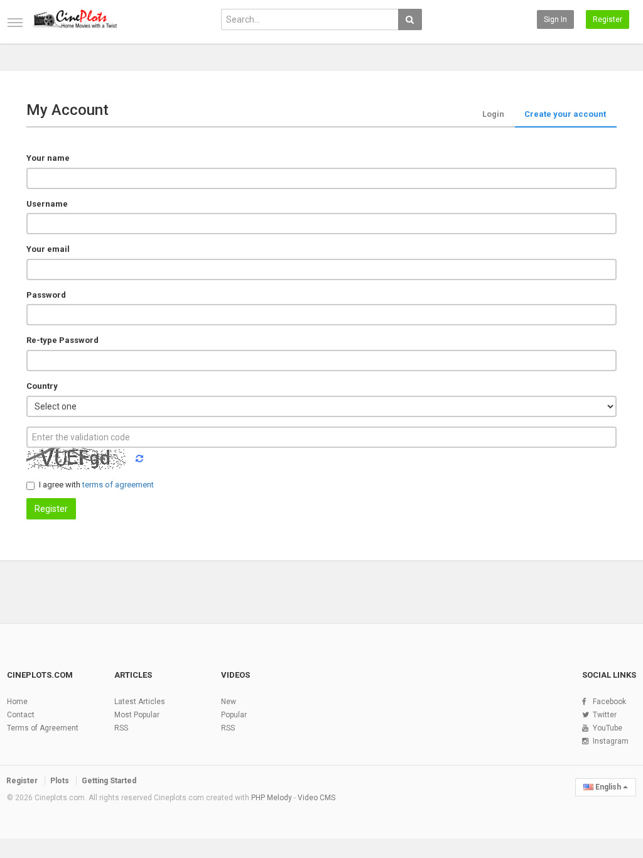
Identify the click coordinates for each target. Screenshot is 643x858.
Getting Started (109, 780)
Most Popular (136, 714)
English (608, 787)
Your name (48, 158)
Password (46, 295)
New (228, 701)
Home (17, 701)
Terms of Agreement (42, 728)
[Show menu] (15, 22)
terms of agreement (118, 484)
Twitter (605, 714)
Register (607, 19)
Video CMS (316, 797)
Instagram (611, 741)
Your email (48, 249)
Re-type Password (62, 340)
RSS (121, 728)
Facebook (609, 701)
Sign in (555, 19)
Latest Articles (139, 701)
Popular (234, 714)
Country (42, 386)
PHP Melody (271, 797)
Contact (21, 714)
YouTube (607, 728)
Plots (59, 780)
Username (47, 204)
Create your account (565, 114)
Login (493, 114)
